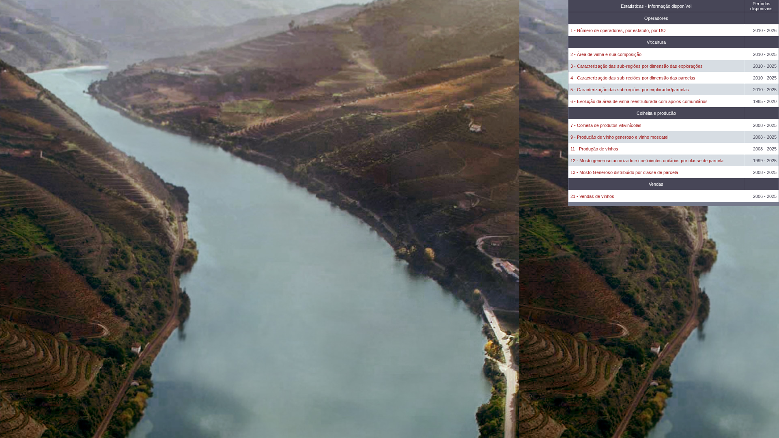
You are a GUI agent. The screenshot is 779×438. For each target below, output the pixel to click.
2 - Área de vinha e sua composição (605, 54)
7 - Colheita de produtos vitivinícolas (605, 125)
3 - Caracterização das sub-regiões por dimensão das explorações (636, 66)
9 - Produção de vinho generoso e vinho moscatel (619, 137)
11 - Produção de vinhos (594, 148)
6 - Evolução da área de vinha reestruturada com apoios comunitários (639, 101)
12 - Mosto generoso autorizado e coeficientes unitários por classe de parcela (646, 160)
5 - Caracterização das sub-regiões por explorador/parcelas (629, 89)
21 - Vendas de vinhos (592, 196)
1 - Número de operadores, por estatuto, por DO (618, 30)
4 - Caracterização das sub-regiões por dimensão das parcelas (632, 77)
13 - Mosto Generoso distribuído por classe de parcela (624, 172)
